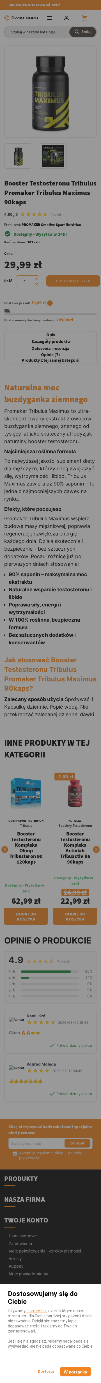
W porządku (75, 1372)
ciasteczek (36, 1311)
